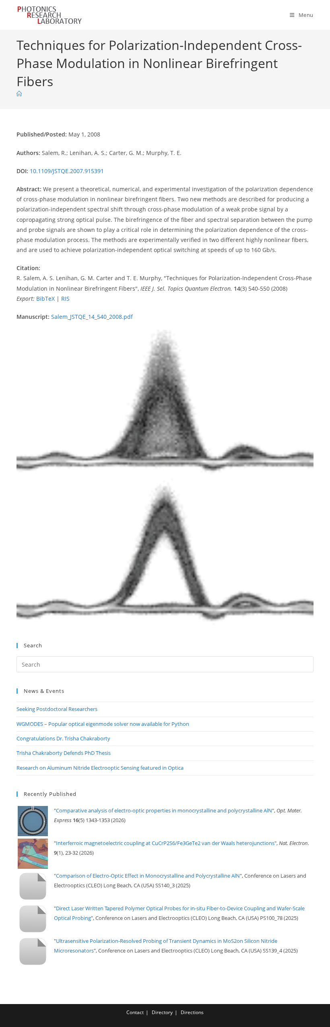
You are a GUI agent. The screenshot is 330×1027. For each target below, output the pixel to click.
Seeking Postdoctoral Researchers (56, 709)
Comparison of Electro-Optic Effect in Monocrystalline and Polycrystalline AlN (148, 875)
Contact (135, 1012)
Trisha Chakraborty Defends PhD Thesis (63, 752)
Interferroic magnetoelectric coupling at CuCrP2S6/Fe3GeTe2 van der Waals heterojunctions (165, 843)
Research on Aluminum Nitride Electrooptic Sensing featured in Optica (100, 767)
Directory (162, 1012)
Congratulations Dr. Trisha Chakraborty (63, 738)
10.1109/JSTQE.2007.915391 (67, 171)
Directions (192, 1012)
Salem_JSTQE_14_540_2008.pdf (92, 316)
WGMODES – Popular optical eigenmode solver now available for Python (102, 723)
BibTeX (45, 298)
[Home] (19, 93)
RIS (65, 298)
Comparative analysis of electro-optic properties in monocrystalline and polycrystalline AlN (164, 810)
